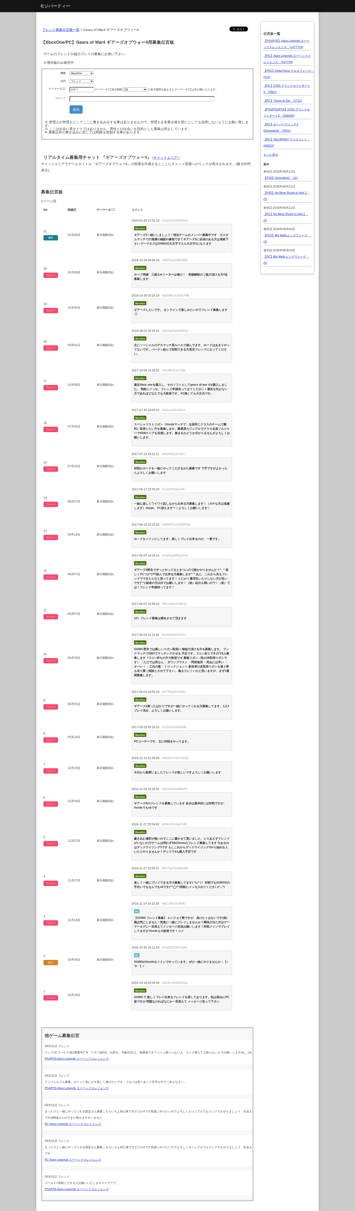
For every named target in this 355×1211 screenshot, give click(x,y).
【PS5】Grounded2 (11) (280, 178)
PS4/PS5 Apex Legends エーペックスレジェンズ (77, 1058)
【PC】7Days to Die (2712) (282, 100)
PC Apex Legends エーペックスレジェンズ (73, 1124)
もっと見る (270, 154)
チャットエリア (166, 158)
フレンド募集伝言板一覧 (60, 30)
